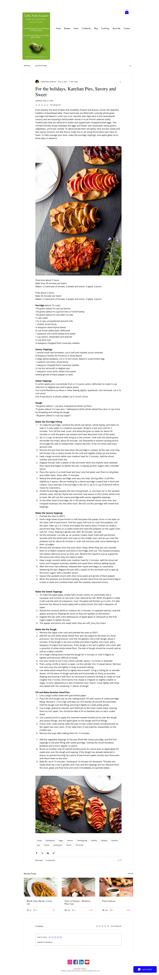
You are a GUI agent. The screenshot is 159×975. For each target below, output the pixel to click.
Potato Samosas (108, 900)
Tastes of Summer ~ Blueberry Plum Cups (77, 902)
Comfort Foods (41, 66)
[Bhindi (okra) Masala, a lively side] (41, 887)
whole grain (57, 845)
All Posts (27, 66)
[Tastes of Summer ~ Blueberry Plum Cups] (78, 887)
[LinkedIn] (81, 962)
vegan (61, 840)
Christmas (79, 845)
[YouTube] (87, 962)
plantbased (50, 840)
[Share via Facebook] (36, 853)
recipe (39, 840)
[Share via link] (53, 853)
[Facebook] (75, 962)
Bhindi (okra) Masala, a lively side (39, 902)
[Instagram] (70, 962)
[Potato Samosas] (116, 887)
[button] (127, 11)
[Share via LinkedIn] (48, 853)
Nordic (69, 845)
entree (46, 845)
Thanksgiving (82, 840)
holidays (104, 840)
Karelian (114, 840)
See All (130, 873)
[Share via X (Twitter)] (42, 853)
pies (38, 845)
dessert (70, 840)
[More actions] (120, 81)
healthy (94, 840)
